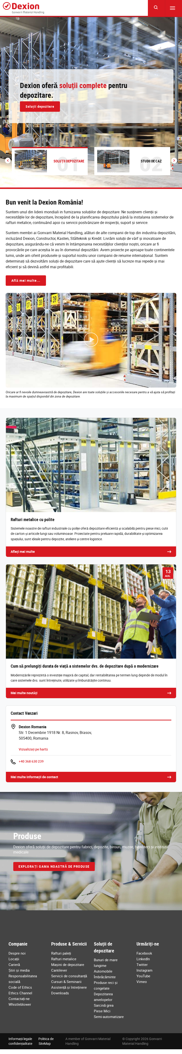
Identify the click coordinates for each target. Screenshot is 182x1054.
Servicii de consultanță (69, 976)
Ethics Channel (20, 993)
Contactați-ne (19, 998)
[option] (91, 102)
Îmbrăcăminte (105, 976)
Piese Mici (102, 1011)
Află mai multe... (25, 280)
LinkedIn (143, 958)
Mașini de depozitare (67, 964)
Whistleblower (20, 1004)
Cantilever (59, 970)
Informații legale (20, 1038)
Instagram (144, 970)
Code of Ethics (20, 987)
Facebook (144, 953)
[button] (8, 160)
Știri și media (19, 970)
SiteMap (45, 1043)
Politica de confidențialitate (31, 1041)
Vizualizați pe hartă (33, 749)
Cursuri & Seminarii (66, 981)
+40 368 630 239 (31, 761)
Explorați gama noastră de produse (54, 866)
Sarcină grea (104, 1005)
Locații (14, 958)
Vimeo (141, 981)
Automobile (103, 971)
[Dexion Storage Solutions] (23, 8)
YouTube (143, 976)
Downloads (60, 993)
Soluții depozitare (40, 106)
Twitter (142, 964)
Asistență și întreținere (69, 987)
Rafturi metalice (63, 958)
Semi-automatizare (109, 1016)
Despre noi (17, 953)
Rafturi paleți (61, 953)
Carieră (14, 964)
